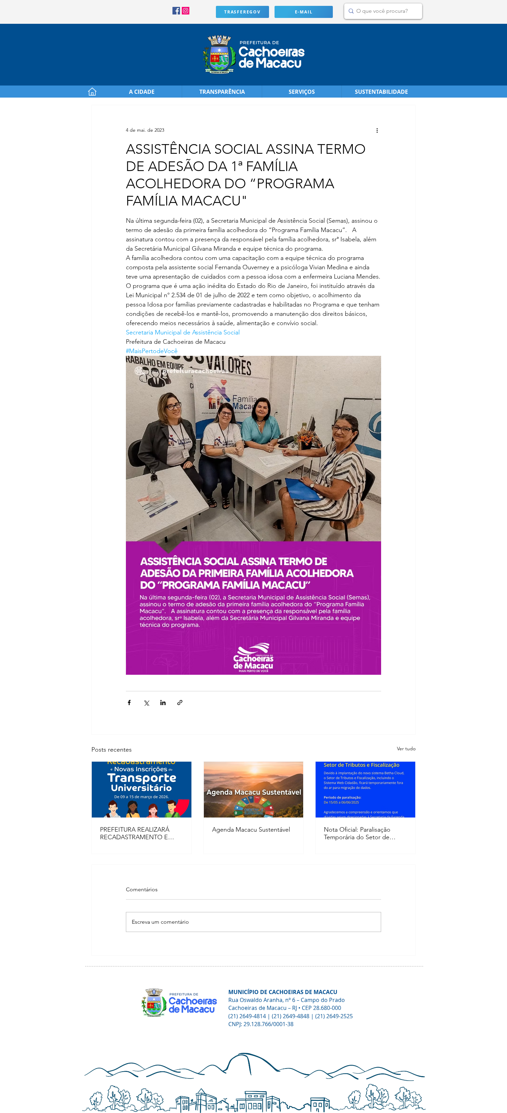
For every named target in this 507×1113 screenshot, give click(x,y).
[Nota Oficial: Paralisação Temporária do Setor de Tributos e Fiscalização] (365, 790)
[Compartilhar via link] (180, 702)
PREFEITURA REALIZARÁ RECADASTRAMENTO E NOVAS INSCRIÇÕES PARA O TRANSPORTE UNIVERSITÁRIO (138, 833)
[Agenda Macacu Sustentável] (254, 790)
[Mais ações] (377, 130)
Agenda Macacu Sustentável (251, 829)
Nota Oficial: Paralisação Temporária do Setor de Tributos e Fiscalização (357, 833)
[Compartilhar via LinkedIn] (163, 702)
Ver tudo (406, 748)
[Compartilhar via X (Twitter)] (146, 702)
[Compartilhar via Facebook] (129, 702)
